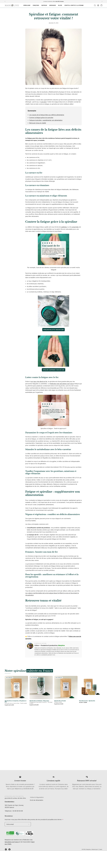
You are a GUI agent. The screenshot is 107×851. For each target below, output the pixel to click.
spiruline (43, 102)
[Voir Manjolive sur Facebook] (9, 849)
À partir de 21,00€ (58, 704)
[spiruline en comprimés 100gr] (53, 366)
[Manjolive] (12, 5)
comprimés (75, 227)
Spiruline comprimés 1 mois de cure (53, 369)
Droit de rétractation (36, 800)
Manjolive (88, 849)
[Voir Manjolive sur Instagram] (6, 849)
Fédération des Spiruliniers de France (62, 383)
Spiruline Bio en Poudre (60, 700)
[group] (53, 1)
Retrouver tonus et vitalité (37, 123)
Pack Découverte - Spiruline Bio (87, 700)
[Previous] (5, 1)
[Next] (102, 1)
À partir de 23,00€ (9, 705)
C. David (100, 849)
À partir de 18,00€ (34, 704)
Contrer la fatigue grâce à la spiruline (41, 117)
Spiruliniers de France (12, 842)
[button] (27, 5)
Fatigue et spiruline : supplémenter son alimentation (45, 120)
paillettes (64, 227)
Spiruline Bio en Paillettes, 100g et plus (39, 700)
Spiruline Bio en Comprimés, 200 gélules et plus (15, 701)
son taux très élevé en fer (39, 381)
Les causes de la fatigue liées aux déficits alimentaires (46, 115)
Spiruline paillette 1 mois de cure (53, 329)
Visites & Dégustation (37, 797)
